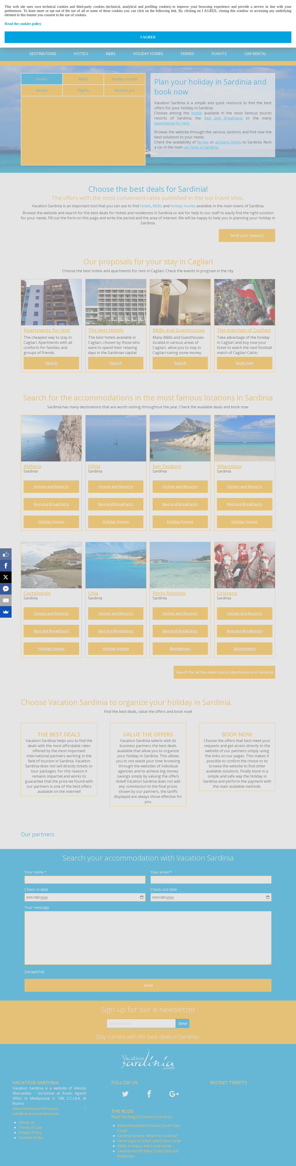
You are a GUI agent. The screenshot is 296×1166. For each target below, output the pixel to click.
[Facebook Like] (6, 554)
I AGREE (148, 37)
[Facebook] (6, 565)
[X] (6, 577)
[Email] (6, 600)
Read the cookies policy (23, 24)
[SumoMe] (6, 612)
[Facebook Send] (6, 589)
